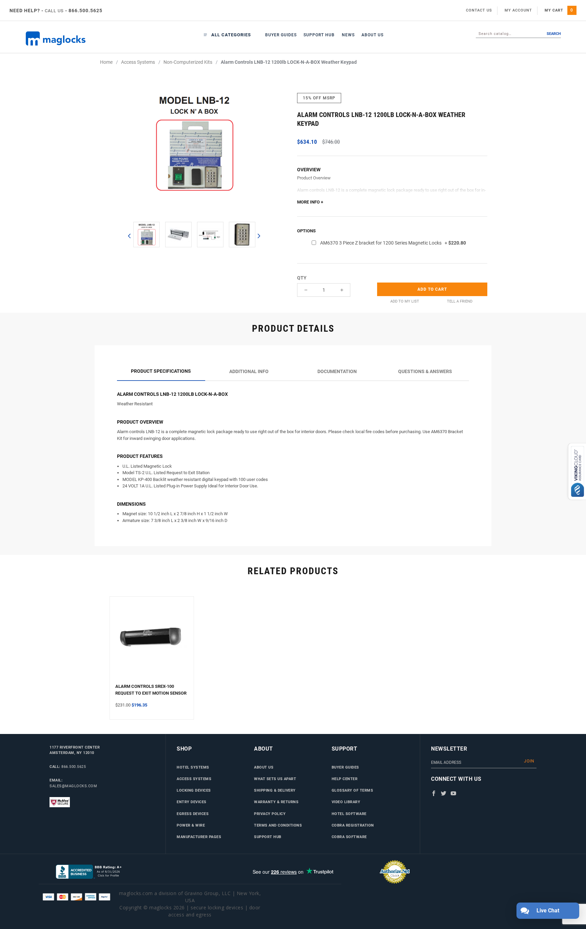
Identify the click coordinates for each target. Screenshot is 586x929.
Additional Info (249, 371)
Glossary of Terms (352, 790)
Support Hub (319, 35)
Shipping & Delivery (275, 790)
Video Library (346, 801)
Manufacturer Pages (199, 836)
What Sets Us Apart (275, 778)
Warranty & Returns (276, 801)
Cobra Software (349, 836)
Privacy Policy (270, 813)
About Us (373, 35)
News (348, 35)
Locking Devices (194, 790)
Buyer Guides (281, 35)
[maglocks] (69, 38)
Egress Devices (193, 813)
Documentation (337, 371)
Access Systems (194, 778)
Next (258, 235)
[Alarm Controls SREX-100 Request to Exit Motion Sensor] (151, 642)
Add (432, 289)
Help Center (345, 778)
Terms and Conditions (278, 825)
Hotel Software (349, 813)
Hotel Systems (193, 767)
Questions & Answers (425, 371)
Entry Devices (192, 801)
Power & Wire (191, 825)
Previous (129, 235)
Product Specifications (161, 371)
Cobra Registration (353, 825)
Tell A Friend (459, 301)
